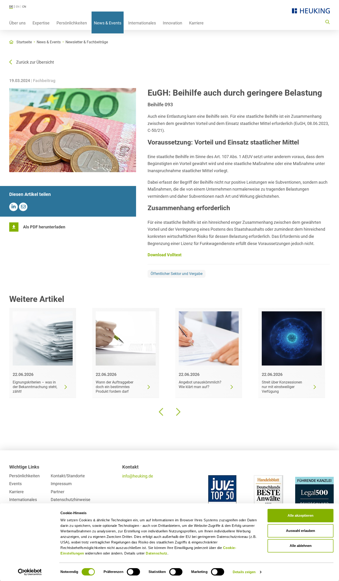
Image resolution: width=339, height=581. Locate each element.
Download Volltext (164, 254)
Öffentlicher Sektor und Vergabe (176, 273)
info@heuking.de (137, 476)
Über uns (17, 23)
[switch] (133, 571)
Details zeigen (244, 572)
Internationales (142, 23)
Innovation (172, 23)
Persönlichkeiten (71, 23)
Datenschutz (156, 553)
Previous (161, 411)
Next (177, 411)
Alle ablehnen (301, 546)
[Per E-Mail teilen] (23, 207)
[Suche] (327, 21)
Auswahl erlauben (300, 531)
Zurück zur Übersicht (35, 62)
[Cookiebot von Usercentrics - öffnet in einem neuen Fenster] (30, 572)
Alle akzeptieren (300, 515)
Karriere (196, 23)
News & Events (107, 23)
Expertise (41, 23)
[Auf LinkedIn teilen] (13, 207)
